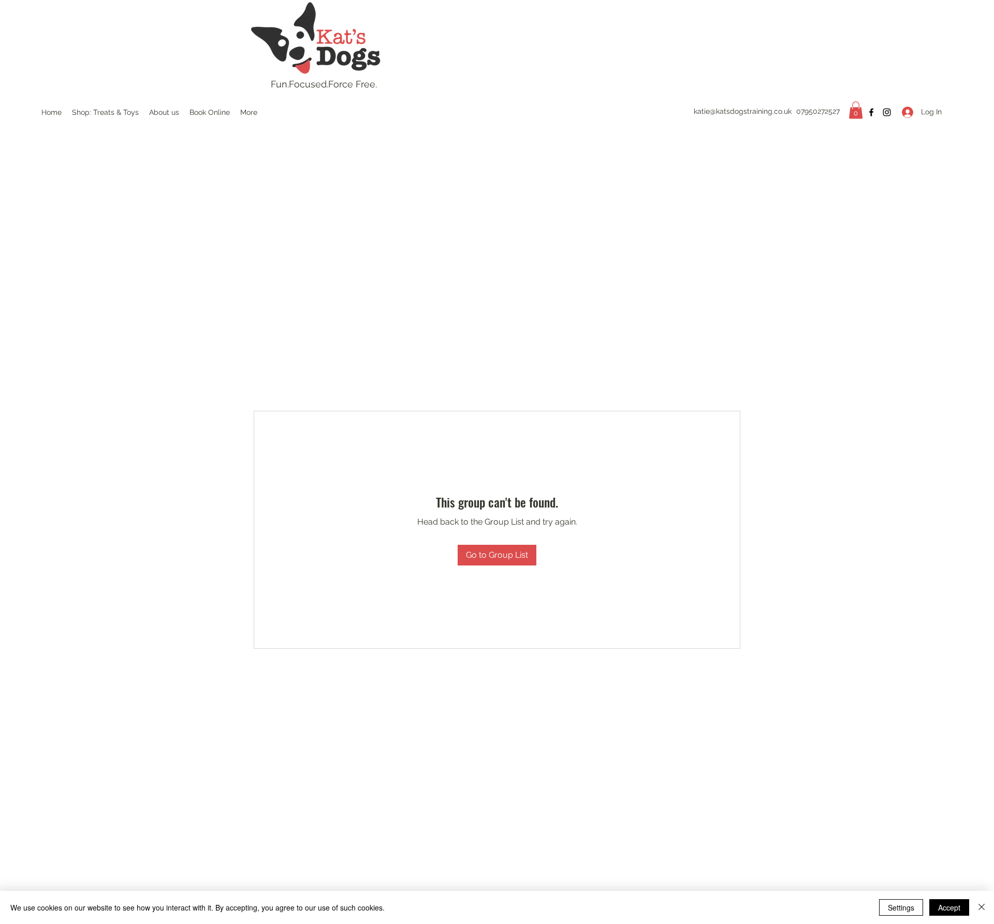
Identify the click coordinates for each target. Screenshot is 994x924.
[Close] (981, 907)
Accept (949, 907)
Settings (901, 907)
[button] (856, 109)
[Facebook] (871, 112)
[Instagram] (887, 112)
